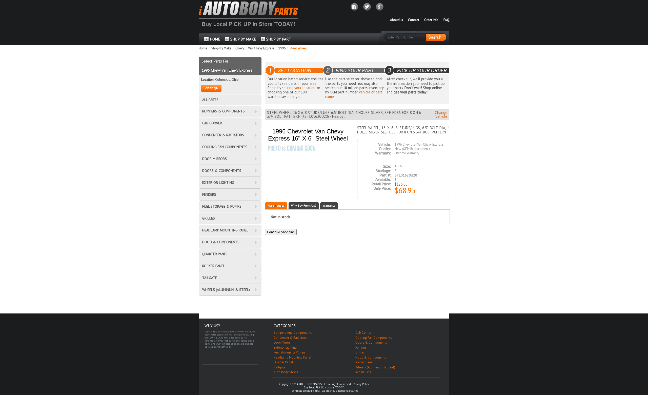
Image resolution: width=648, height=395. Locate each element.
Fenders (361, 347)
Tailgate (280, 367)
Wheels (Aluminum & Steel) (375, 367)
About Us (396, 20)
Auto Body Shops (286, 372)
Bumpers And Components (293, 332)
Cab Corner (363, 332)
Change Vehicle (441, 114)
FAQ (446, 20)
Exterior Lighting (285, 347)
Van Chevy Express (261, 48)
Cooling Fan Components (373, 337)
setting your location (298, 87)
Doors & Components (371, 342)
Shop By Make (221, 48)
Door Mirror (282, 342)
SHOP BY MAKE (243, 39)
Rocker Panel (364, 362)
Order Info (431, 20)
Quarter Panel (283, 362)
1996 (282, 48)
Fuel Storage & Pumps (290, 352)
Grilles (360, 352)
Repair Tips (363, 372)
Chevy (240, 48)
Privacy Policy (361, 384)
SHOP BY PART (278, 39)
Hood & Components (370, 357)
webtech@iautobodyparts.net (340, 390)
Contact (413, 20)
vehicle (364, 92)
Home (203, 48)
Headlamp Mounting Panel (292, 357)
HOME (215, 39)
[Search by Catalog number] (436, 37)
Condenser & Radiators (290, 337)
